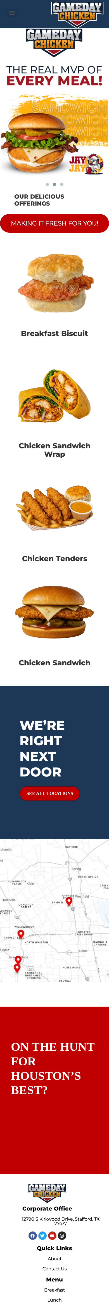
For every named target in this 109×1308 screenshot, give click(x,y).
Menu (54, 1279)
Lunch (55, 1300)
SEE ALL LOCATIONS (50, 793)
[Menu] (12, 13)
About (54, 1258)
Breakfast (54, 1290)
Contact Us (54, 1268)
